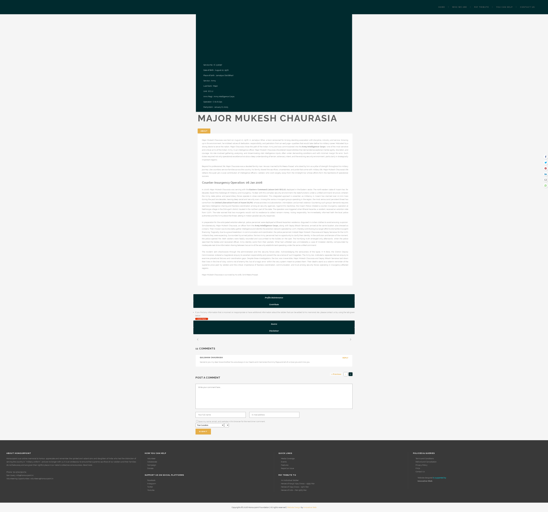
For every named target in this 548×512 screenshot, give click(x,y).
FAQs (418, 468)
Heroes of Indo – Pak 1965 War (294, 490)
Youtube (150, 490)
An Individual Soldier (290, 480)
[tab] (274, 297)
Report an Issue (287, 468)
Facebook (151, 480)
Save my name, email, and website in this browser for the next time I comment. (231, 421)
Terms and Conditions (425, 458)
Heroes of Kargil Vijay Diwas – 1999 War (298, 484)
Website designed (425, 478)
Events (284, 462)
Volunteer (151, 458)
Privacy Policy (421, 465)
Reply (345, 358)
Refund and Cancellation (426, 462)
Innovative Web (310, 507)
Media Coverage (288, 458)
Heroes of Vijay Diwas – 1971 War (295, 487)
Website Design (293, 507)
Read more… (88, 465)
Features (284, 465)
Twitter (150, 487)
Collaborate (152, 462)
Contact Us (420, 472)
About (204, 131)
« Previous (336, 374)
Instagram (151, 484)
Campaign (151, 465)
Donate (150, 468)
